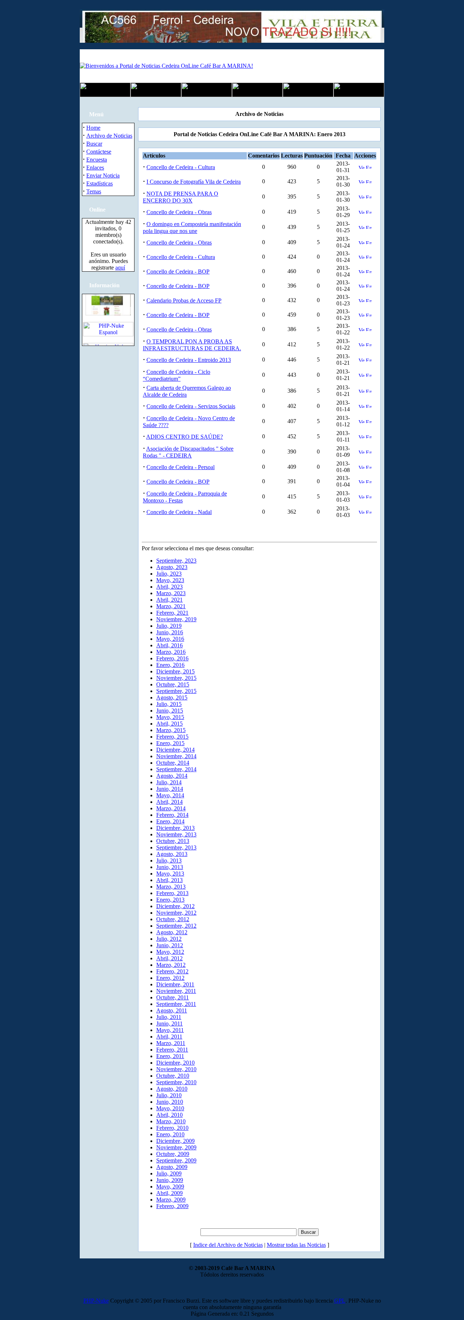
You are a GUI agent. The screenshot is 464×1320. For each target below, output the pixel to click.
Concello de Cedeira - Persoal (180, 467)
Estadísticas (99, 183)
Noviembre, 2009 (176, 1147)
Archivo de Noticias (109, 136)
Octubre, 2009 (172, 1154)
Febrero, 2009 (172, 1206)
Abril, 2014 (169, 802)
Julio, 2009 (169, 1173)
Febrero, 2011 (172, 1050)
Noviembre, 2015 (176, 678)
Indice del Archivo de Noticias (228, 1245)
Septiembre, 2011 (176, 1004)
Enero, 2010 (170, 1134)
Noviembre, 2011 (176, 991)
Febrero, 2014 (172, 815)
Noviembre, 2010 (176, 1069)
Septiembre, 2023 (176, 560)
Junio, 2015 (169, 710)
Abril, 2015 (169, 723)
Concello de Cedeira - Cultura (180, 167)
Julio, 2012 (169, 939)
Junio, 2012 (169, 945)
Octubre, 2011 (172, 997)
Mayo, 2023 (170, 580)
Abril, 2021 (169, 600)
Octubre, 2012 (172, 919)
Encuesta (96, 159)
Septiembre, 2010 (176, 1082)
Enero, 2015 (170, 743)
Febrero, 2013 (172, 893)
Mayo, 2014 (170, 795)
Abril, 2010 (169, 1115)
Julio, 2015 (169, 704)
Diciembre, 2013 (175, 828)
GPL (339, 1301)
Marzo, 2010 (171, 1121)
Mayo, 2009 (170, 1186)
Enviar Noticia (103, 175)
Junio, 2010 (169, 1102)
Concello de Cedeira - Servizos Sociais (190, 406)
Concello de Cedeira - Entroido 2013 (188, 360)
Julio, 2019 (169, 626)
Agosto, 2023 (171, 567)
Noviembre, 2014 (176, 756)
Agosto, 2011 (171, 1010)
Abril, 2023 (169, 587)
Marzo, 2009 (171, 1199)
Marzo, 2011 (170, 1043)
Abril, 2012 (169, 958)
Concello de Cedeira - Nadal (179, 512)
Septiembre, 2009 (176, 1160)
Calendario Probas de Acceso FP (183, 300)
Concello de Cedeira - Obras (179, 212)
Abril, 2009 (169, 1193)
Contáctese (98, 152)
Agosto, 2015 (171, 697)
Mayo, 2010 (170, 1108)
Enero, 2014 (170, 821)
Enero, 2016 (170, 665)
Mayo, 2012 (170, 952)
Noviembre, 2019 (176, 619)
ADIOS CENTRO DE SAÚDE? (184, 437)
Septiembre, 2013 (176, 847)
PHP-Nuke (96, 1301)
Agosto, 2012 (171, 932)
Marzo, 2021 (171, 606)
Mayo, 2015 (170, 717)
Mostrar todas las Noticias (296, 1245)
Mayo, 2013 (170, 873)
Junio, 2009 (169, 1180)
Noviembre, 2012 (176, 913)
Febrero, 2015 (172, 737)
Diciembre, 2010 (175, 1063)
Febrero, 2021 (172, 613)
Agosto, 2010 (171, 1089)
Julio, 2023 (169, 574)
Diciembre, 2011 (175, 984)
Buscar (94, 144)
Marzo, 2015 (171, 730)
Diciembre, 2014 (175, 750)
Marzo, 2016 (171, 652)
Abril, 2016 (169, 645)
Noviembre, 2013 (176, 834)
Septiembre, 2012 (176, 926)
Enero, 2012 (170, 978)
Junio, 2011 (169, 1023)
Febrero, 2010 (172, 1128)
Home (93, 128)
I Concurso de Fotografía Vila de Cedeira (193, 182)
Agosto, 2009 (171, 1167)
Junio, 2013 (169, 867)
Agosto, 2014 (171, 776)
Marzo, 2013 (171, 887)
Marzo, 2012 (171, 965)
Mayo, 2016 (170, 639)
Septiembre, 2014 (176, 769)
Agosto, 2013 (171, 854)
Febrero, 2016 (172, 658)
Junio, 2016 (169, 632)
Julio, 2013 (169, 860)
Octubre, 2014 (172, 763)
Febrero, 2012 (172, 971)
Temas (93, 191)
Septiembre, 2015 (176, 691)
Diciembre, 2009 (175, 1141)
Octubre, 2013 (172, 841)
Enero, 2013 (170, 900)
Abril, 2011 (169, 1036)
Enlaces (95, 167)
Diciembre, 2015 (175, 671)
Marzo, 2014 (171, 808)
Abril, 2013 (169, 880)
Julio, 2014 (169, 782)
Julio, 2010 (169, 1095)
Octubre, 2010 (172, 1076)
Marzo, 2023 (171, 593)
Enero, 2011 (170, 1056)
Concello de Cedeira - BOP (178, 271)
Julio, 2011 (168, 1017)
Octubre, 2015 (172, 684)
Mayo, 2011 (170, 1030)
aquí (120, 267)
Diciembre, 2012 (175, 906)
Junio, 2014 (169, 789)
